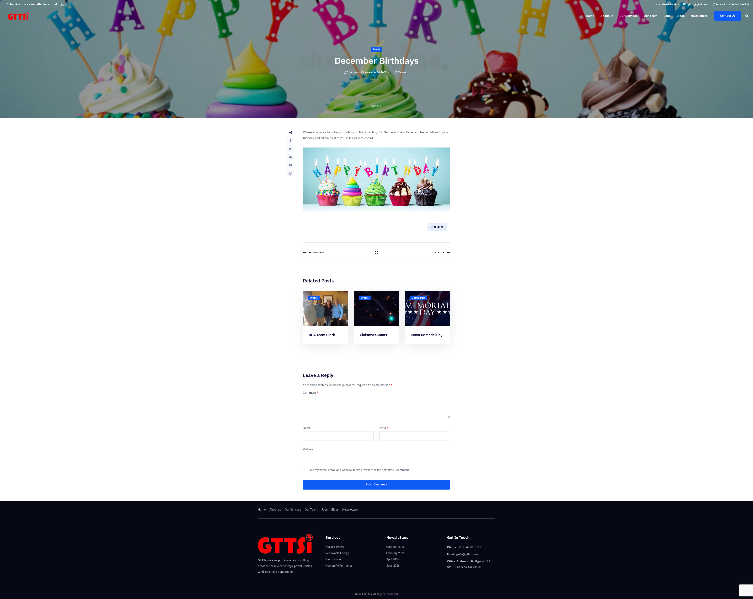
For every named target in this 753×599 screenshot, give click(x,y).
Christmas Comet (373, 335)
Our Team (650, 16)
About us (606, 16)
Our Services (628, 16)
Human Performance (339, 565)
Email (383, 428)
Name (308, 428)
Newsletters (699, 16)
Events (376, 49)
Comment (310, 392)
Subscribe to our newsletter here (28, 4)
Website (308, 449)
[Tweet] (290, 148)
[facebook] (56, 4)
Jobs (667, 16)
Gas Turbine (333, 559)
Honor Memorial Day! (427, 335)
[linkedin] (62, 4)
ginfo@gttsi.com (697, 4)
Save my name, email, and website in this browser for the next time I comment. (358, 470)
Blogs (681, 16)
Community (418, 298)
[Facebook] (290, 140)
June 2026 (393, 565)
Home (590, 16)
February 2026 (395, 553)
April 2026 (392, 559)
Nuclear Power (335, 547)
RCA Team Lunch (322, 335)
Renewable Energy (337, 553)
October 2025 (395, 547)
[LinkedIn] (290, 157)
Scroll (376, 106)
